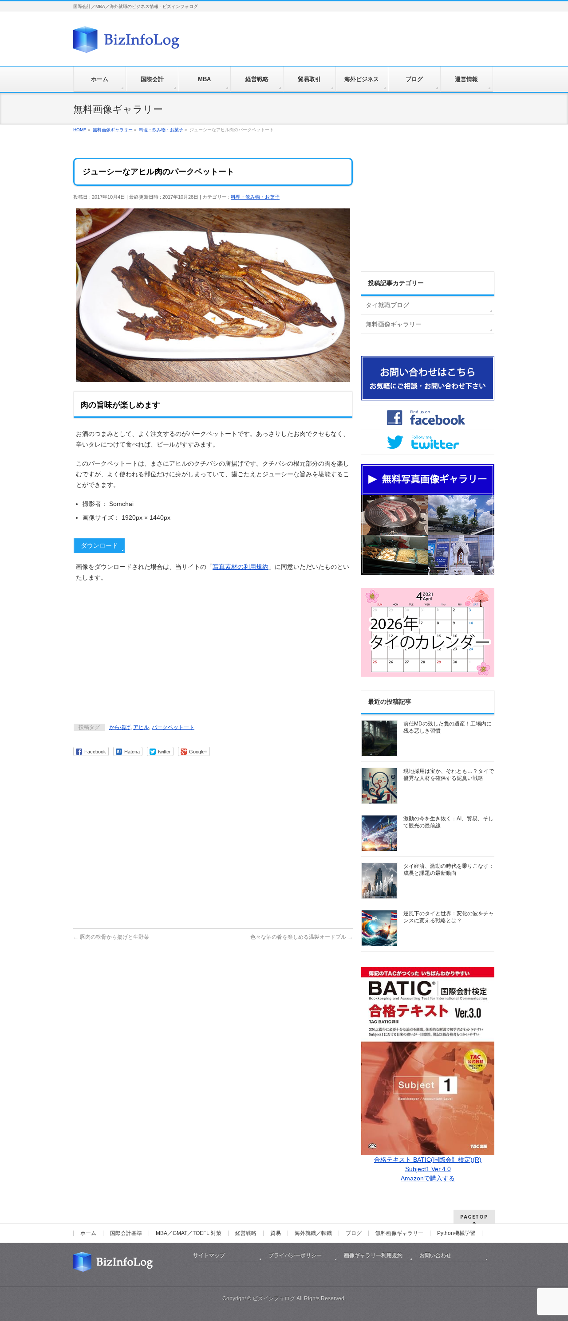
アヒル (141, 727)
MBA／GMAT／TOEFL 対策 (188, 1233)
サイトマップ (209, 1255)
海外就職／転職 (313, 1233)
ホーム (88, 1233)
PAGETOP (474, 1216)
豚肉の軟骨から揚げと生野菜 (111, 937)
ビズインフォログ (273, 1298)
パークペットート (173, 727)
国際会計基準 (126, 1233)
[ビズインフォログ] (126, 43)
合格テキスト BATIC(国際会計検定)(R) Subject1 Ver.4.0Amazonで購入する (427, 1169)
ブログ (354, 1233)
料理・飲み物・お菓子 (255, 197)
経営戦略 (245, 1233)
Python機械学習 (456, 1233)
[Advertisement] (213, 654)
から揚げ (119, 727)
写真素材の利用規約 (240, 566)
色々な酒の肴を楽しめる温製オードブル (301, 937)
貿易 (275, 1233)
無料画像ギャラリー (394, 324)
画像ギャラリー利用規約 (373, 1255)
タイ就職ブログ (387, 305)
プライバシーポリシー (295, 1255)
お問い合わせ (435, 1255)
